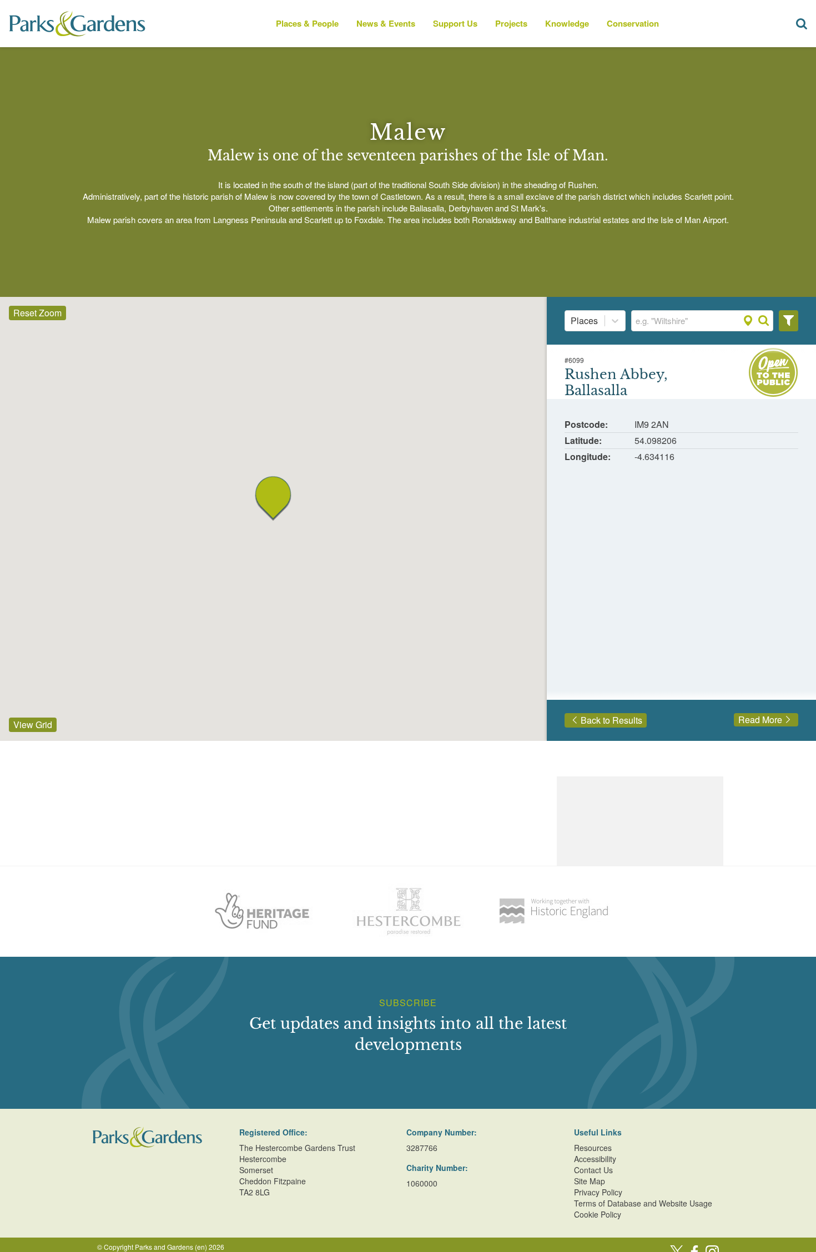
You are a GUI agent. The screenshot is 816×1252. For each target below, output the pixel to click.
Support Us (455, 23)
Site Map (589, 1181)
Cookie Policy (597, 1214)
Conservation (633, 23)
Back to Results (611, 720)
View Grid (32, 724)
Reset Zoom (37, 312)
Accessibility (595, 1158)
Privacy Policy (598, 1192)
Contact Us (593, 1169)
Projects (511, 23)
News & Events (385, 23)
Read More (760, 719)
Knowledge (567, 23)
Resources (593, 1147)
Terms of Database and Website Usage (643, 1203)
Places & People (307, 23)
